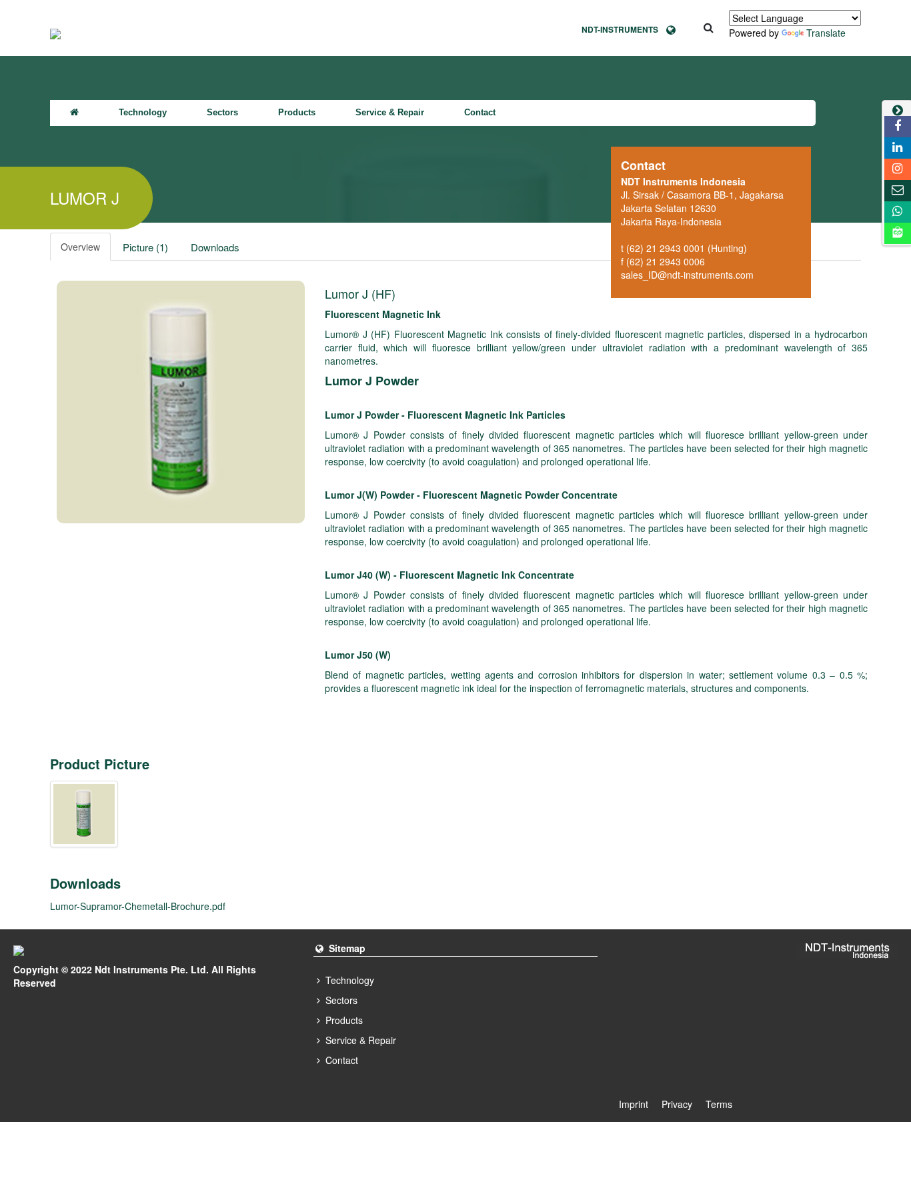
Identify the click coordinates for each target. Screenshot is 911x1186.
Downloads (215, 247)
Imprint (633, 1104)
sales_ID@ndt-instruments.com (687, 274)
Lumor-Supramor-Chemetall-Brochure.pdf (137, 906)
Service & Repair (389, 112)
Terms (719, 1104)
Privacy (677, 1104)
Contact (480, 112)
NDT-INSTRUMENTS (624, 29)
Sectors (222, 112)
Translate (826, 32)
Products (296, 112)
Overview (80, 246)
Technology (143, 112)
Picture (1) (145, 247)
